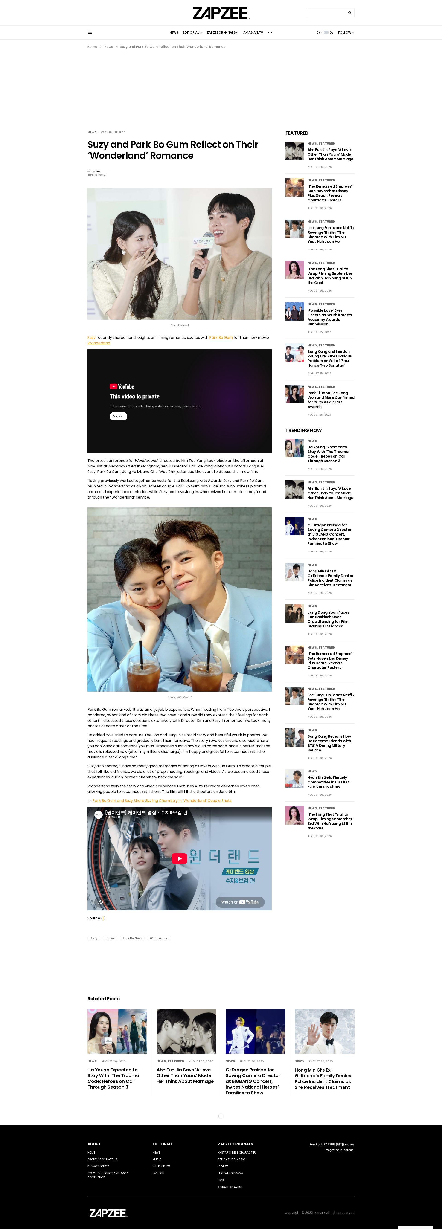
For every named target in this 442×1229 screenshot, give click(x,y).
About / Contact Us (102, 1159)
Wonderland (159, 938)
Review (223, 1166)
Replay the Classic (231, 1159)
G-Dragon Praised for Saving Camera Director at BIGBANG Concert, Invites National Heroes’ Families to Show (330, 534)
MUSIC (157, 1159)
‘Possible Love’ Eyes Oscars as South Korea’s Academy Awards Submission (330, 317)
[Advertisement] (221, 84)
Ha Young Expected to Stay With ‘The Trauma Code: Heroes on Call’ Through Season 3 (328, 454)
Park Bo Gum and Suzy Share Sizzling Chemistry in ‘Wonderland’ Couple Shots (162, 800)
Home (92, 46)
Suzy (91, 337)
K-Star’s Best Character (237, 1152)
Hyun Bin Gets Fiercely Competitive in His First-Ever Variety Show (329, 782)
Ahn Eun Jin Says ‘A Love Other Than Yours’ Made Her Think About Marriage (330, 154)
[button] (89, 32)
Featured (327, 143)
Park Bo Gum (221, 337)
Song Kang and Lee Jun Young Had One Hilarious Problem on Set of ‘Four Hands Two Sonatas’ (330, 358)
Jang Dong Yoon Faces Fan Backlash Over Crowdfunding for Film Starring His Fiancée (328, 619)
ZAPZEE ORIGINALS (235, 1144)
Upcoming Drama (230, 1173)
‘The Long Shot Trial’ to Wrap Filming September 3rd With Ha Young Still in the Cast (330, 276)
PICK (221, 1180)
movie (110, 938)
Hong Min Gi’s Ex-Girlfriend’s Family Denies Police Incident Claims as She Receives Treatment (330, 578)
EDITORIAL (162, 1144)
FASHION (158, 1173)
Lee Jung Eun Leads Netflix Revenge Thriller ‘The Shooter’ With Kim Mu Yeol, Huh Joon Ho (331, 234)
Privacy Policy (98, 1166)
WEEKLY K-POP (162, 1166)
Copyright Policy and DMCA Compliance (107, 1175)
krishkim (93, 171)
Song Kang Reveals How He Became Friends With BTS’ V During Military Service (329, 743)
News (109, 46)
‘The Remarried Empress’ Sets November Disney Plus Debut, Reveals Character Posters (330, 193)
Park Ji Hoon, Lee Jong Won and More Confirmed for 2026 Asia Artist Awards (331, 399)
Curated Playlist (230, 1187)
